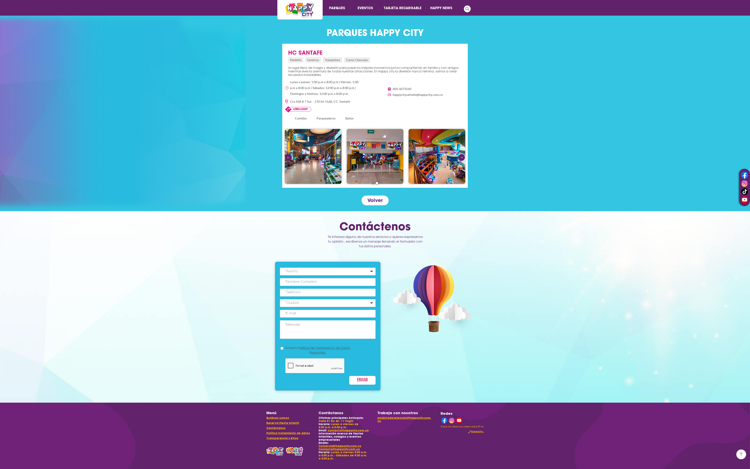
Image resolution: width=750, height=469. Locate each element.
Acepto (317, 350)
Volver (375, 200)
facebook (744, 175)
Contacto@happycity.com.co (339, 449)
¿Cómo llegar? (300, 109)
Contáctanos (276, 428)
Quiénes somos (277, 418)
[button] (373, 183)
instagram (744, 183)
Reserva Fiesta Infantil (282, 423)
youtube (744, 199)
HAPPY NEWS (441, 8)
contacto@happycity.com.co (348, 430)
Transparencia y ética (282, 438)
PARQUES (337, 8)
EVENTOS (365, 8)
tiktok (744, 191)
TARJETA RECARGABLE (402, 8)
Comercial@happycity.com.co (340, 446)
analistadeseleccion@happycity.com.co (404, 419)
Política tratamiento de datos (288, 433)
